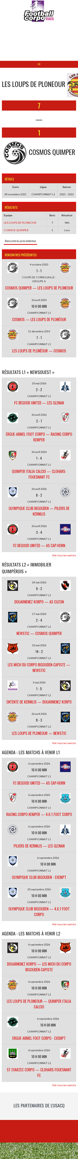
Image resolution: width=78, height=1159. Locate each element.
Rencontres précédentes (20, 241)
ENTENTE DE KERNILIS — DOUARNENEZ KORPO (39, 702)
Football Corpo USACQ (39, 44)
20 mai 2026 (39, 383)
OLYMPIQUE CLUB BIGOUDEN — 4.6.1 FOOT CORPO (39, 911)
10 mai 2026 (39, 645)
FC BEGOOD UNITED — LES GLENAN (39, 403)
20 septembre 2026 (39, 889)
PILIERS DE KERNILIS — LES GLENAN (39, 846)
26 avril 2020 (39, 300)
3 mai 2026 (39, 682)
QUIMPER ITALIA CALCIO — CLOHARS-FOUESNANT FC (39, 474)
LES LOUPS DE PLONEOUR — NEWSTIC (39, 733)
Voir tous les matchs (64, 555)
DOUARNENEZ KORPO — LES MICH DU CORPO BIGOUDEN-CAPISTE (39, 966)
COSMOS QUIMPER (16, 230)
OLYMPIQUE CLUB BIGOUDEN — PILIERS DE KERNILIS (39, 511)
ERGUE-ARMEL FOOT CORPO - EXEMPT (39, 1038)
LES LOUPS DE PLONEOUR (20, 222)
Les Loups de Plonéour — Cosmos (39, 351)
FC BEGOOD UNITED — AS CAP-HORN (39, 545)
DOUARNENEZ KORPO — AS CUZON (39, 602)
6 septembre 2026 (39, 763)
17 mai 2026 (39, 613)
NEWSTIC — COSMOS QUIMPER (39, 633)
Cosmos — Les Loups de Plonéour (39, 319)
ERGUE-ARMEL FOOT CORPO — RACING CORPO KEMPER (39, 437)
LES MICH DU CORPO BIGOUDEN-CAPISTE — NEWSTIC (39, 667)
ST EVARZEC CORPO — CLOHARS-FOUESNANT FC (39, 1072)
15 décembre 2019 (39, 331)
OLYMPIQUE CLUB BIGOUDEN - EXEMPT (39, 877)
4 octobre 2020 (39, 264)
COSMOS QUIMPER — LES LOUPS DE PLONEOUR (39, 288)
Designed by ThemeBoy (14, 1148)
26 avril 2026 (39, 414)
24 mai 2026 (39, 582)
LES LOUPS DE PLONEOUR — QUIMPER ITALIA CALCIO (39, 1004)
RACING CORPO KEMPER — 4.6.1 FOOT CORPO (39, 814)
